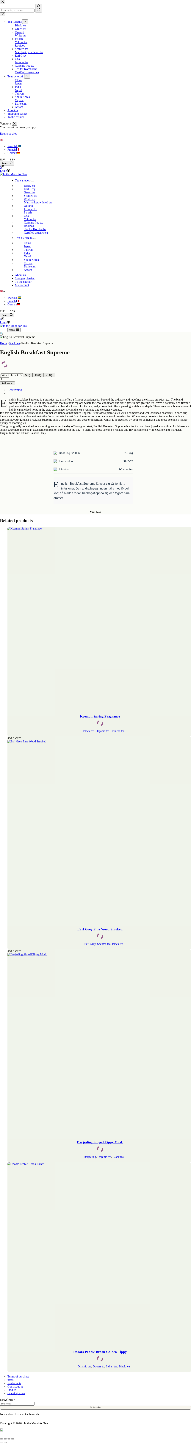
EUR (3, 159)
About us (20, 275)
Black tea (29, 185)
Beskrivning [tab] (14, 389)
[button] (95, 140)
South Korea (31, 259)
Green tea (29, 192)
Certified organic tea (36, 232)
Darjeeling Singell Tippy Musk (100, 1142)
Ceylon (28, 263)
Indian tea (111, 1366)
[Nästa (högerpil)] (5, 1442)
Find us (11, 1389)
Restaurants (14, 1383)
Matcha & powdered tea (38, 202)
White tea (29, 199)
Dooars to (98, 1366)
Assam (28, 269)
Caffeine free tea (33, 222)
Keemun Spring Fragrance (100, 716)
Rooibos (29, 225)
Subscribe (95, 1407)
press (10, 1379)
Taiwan (28, 249)
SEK (12, 159)
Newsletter (7, 1399)
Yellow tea (30, 219)
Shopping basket (25, 278)
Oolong (28, 205)
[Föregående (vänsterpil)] (1, 1442)
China (27, 243)
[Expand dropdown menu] (32, 181)
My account (22, 285)
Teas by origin (23, 237)
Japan (27, 246)
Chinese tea (117, 731)
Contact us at (15, 1386)
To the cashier (23, 281)
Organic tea (102, 731)
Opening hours (16, 1393)
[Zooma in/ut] (1, 1438)
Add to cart (7, 383)
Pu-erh (28, 212)
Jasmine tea (30, 209)
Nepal (27, 256)
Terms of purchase (18, 1376)
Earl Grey (29, 189)
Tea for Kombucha (35, 229)
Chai (26, 215)
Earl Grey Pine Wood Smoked (100, 929)
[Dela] (8, 1438)
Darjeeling (30, 266)
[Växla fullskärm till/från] (5, 1438)
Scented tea (30, 195)
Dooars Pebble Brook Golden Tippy (100, 1352)
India (27, 253)
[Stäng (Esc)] (12, 1438)
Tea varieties (22, 180)
